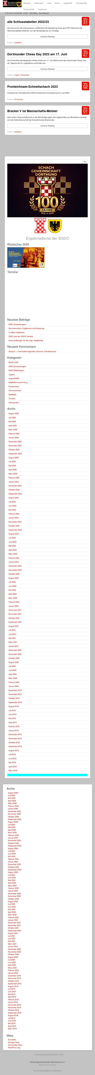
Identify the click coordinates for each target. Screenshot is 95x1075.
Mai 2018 (12, 762)
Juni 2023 (12, 541)
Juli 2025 (12, 461)
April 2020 (13, 674)
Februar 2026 (14, 433)
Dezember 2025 (15, 441)
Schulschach (14, 386)
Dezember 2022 (15, 565)
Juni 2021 (12, 634)
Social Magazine (45, 1071)
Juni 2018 (12, 758)
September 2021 (15, 622)
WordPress (58, 1071)
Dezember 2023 (15, 521)
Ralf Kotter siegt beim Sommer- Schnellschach (37, 351)
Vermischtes (25, 75)
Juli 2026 (12, 417)
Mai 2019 (12, 718)
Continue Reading (47, 36)
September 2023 (15, 529)
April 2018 (13, 766)
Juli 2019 (12, 710)
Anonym (12, 351)
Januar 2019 (14, 730)
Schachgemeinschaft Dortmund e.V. (47, 1062)
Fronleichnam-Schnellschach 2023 (32, 86)
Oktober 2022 (14, 574)
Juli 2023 (12, 537)
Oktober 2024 (14, 489)
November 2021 (15, 614)
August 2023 (14, 533)
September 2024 (15, 493)
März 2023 (13, 553)
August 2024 (14, 497)
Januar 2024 (14, 517)
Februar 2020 (14, 682)
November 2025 (15, 445)
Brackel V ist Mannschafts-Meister (32, 111)
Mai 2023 (12, 545)
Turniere (12, 398)
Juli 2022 (12, 582)
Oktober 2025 (14, 449)
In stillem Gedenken (17, 332)
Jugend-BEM (14, 378)
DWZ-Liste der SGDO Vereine (21, 336)
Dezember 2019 (15, 690)
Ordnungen (39, 3)
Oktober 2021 (14, 618)
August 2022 (14, 578)
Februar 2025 (14, 477)
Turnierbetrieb (81, 3)
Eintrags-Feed (13, 1042)
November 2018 (15, 738)
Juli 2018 (12, 754)
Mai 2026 (12, 421)
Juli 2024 (12, 501)
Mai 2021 (12, 638)
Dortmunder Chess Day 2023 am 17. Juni (37, 54)
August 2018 (14, 750)
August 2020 (14, 662)
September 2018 (15, 746)
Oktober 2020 (14, 658)
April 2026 (13, 425)
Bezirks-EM (13, 362)
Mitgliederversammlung (18, 382)
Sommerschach (15, 390)
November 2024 (15, 485)
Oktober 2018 (14, 742)
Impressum (42, 9)
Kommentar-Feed (15, 1045)
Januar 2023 (14, 562)
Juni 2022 (12, 586)
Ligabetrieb (67, 3)
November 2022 (15, 570)
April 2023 (13, 550)
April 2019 (13, 722)
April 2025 (13, 469)
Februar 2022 (14, 602)
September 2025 (15, 453)
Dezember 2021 (15, 610)
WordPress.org (14, 1047)
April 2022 (13, 594)
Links (49, 3)
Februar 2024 (14, 513)
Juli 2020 (12, 666)
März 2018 (13, 770)
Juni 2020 (12, 670)
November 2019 (15, 694)
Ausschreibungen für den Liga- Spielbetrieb (26, 340)
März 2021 (13, 642)
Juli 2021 (12, 630)
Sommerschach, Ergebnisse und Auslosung (26, 328)
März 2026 (13, 429)
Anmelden (12, 1039)
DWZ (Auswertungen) (17, 324)
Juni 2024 (12, 505)
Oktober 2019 (14, 698)
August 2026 (14, 413)
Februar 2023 (14, 558)
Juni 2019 (12, 714)
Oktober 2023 (14, 525)
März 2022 (13, 598)
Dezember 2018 (15, 734)
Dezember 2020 (15, 650)
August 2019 (14, 706)
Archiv (57, 3)
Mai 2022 (12, 590)
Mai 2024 (12, 509)
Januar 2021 (14, 646)
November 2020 (15, 654)
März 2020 (13, 678)
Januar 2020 (14, 686)
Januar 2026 (14, 437)
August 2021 (14, 626)
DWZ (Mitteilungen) (16, 370)
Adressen (27, 3)
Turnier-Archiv (28, 9)
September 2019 (15, 702)
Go (85, 161)
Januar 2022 (14, 606)
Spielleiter (18, 42)
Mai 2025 (12, 465)
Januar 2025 (14, 481)
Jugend (17, 75)
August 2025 (14, 457)
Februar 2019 (14, 726)
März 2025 (13, 473)
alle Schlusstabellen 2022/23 (28, 21)
